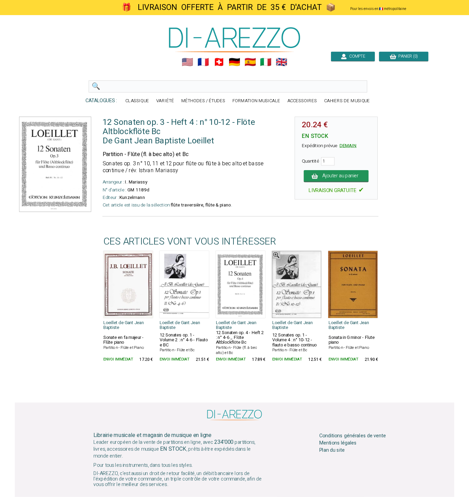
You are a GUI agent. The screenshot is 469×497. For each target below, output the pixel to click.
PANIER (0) (407, 56)
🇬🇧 (281, 62)
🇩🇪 (234, 62)
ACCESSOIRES (302, 101)
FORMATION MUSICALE (256, 101)
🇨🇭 (219, 62)
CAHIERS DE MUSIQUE (347, 101)
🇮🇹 (266, 62)
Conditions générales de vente (352, 436)
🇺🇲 (187, 62)
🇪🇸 (250, 62)
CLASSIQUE (137, 101)
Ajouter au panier (340, 176)
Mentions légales (338, 443)
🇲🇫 (203, 62)
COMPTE (356, 56)
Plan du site (332, 450)
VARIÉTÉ (165, 101)
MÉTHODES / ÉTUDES (203, 101)
